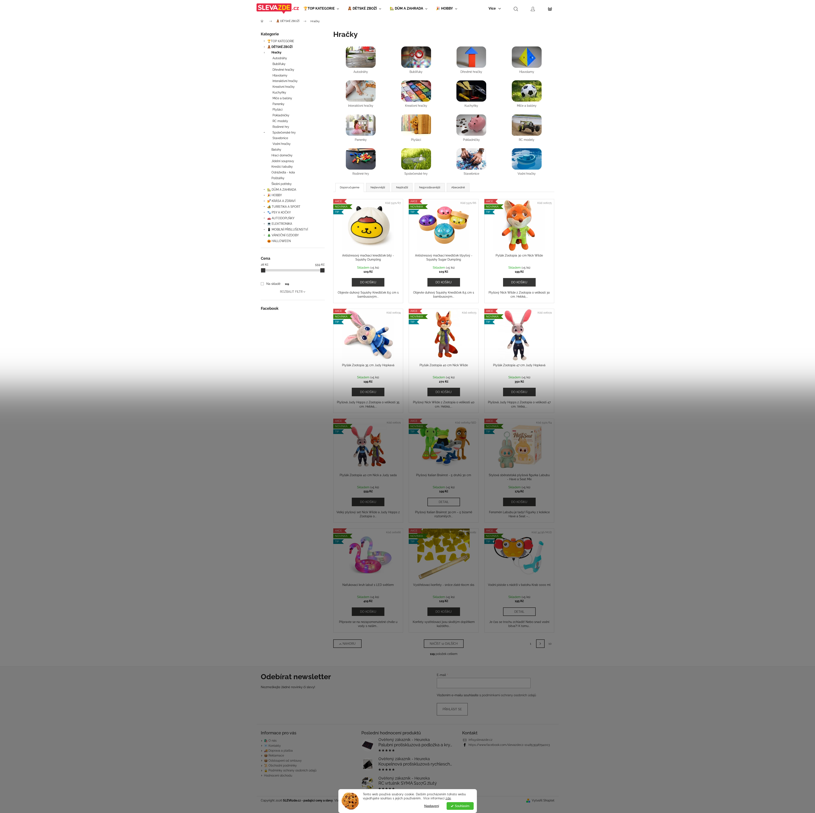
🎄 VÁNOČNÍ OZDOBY (283, 235)
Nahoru (349, 643)
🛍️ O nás (270, 740)
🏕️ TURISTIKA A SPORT (283, 206)
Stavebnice (280, 138)
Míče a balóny (282, 98)
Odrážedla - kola (283, 172)
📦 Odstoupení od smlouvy (283, 760)
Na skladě (277, 283)
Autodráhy (280, 58)
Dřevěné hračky (283, 69)
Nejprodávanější (429, 187)
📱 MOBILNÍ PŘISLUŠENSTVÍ (287, 229)
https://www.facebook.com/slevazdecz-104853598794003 (509, 745)
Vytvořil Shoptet (543, 800)
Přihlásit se (452, 709)
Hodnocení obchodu (278, 775)
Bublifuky (279, 64)
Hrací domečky (282, 155)
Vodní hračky (282, 144)
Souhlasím (462, 806)
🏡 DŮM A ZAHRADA (281, 189)
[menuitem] (321, 8)
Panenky (278, 104)
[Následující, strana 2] (540, 643)
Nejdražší (402, 187)
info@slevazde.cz (480, 739)
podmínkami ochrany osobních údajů (509, 695)
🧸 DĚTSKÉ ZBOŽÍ (280, 47)
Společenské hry (284, 132)
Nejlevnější (378, 187)
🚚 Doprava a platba (278, 750)
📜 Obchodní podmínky (280, 765)
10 (550, 643)
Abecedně (458, 187)
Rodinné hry (281, 126)
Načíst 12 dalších (444, 643)
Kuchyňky (279, 92)
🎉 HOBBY (274, 195)
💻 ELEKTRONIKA (279, 223)
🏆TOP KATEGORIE (280, 41)
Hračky (276, 52)
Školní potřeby (281, 184)
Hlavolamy (280, 75)
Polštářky (277, 178)
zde (448, 798)
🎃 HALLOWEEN (279, 241)
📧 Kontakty (272, 745)
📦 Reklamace (274, 755)
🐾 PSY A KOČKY (279, 212)
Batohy (276, 149)
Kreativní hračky (284, 86)
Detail (444, 502)
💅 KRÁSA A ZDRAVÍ (281, 201)
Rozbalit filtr (291, 291)
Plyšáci (278, 109)
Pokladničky (281, 115)
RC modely (280, 121)
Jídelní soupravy (282, 161)
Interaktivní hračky (285, 81)
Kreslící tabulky (282, 166)
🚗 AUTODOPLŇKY (280, 218)
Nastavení (431, 806)
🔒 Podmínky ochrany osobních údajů (290, 770)
